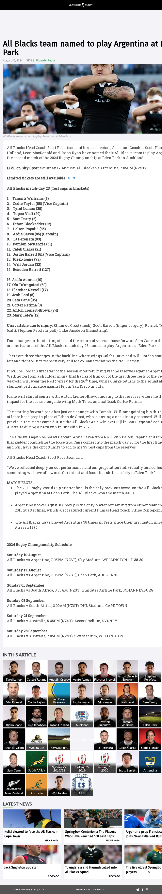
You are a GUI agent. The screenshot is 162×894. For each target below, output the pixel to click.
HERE (71, 178)
